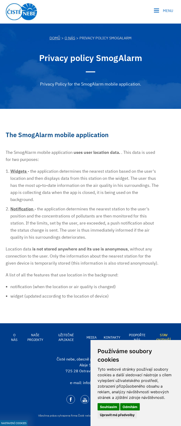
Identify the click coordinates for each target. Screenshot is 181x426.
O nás (70, 38)
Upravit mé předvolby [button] (117, 415)
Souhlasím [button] (108, 407)
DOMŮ (54, 38)
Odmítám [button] (130, 407)
